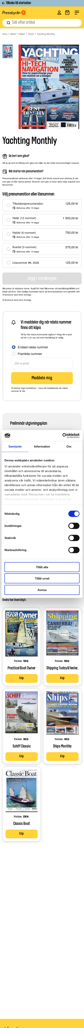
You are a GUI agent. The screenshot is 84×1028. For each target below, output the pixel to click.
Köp (21, 678)
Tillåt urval (42, 578)
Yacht (31, 33)
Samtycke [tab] (15, 446)
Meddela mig (42, 378)
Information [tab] (42, 446)
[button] (59, 13)
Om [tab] (68, 446)
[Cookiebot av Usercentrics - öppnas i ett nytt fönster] (62, 435)
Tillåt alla (42, 567)
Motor (13, 33)
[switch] (74, 526)
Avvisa (42, 589)
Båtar (22, 33)
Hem (4, 33)
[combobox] (42, 23)
